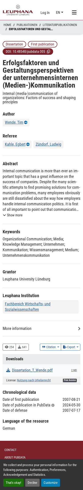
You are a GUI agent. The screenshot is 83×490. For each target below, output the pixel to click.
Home (7, 25)
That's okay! (13, 483)
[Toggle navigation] (74, 12)
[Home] (18, 10)
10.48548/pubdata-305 (29, 51)
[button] (48, 51)
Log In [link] (45, 12)
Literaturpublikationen (60, 25)
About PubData (14, 457)
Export (71, 347)
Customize (51, 483)
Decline (32, 483)
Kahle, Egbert (15, 144)
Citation (51, 347)
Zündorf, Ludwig (48, 144)
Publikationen (27, 25)
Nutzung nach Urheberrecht (34, 380)
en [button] (58, 12)
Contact (10, 450)
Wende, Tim (14, 122)
